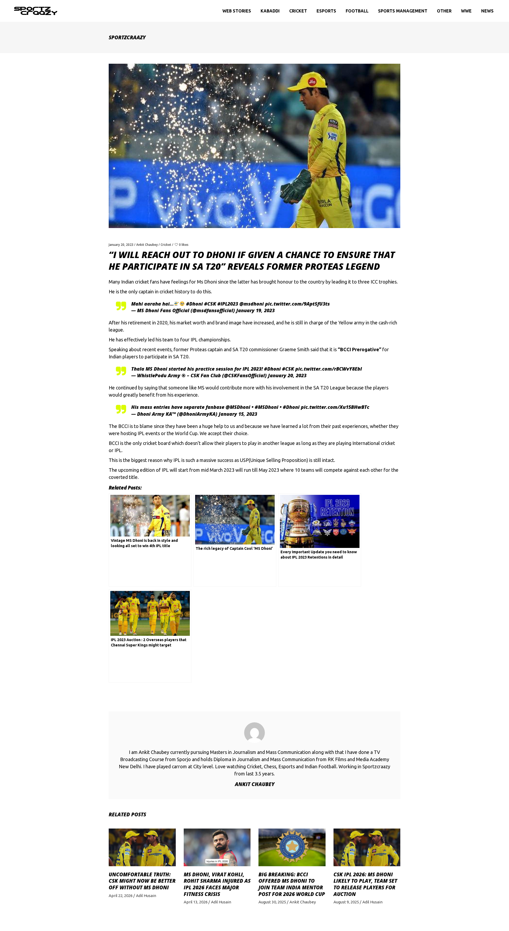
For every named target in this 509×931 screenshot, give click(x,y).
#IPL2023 (227, 304)
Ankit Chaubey (147, 244)
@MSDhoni (238, 407)
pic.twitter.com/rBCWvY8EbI (328, 369)
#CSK (210, 304)
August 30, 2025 (272, 902)
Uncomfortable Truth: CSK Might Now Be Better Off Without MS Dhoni (142, 881)
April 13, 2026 (196, 902)
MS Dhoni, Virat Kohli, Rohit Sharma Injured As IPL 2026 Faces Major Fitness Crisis (217, 884)
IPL (194, 339)
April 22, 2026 (121, 895)
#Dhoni (194, 304)
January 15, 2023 (238, 414)
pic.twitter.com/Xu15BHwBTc (335, 407)
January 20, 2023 (121, 244)
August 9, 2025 (346, 902)
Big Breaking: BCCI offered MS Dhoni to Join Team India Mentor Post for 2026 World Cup (291, 884)
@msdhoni (251, 304)
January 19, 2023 (255, 310)
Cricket (166, 244)
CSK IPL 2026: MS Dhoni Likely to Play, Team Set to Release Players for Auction (365, 884)
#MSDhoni (266, 407)
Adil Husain (146, 895)
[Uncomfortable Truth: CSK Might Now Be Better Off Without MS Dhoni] (142, 847)
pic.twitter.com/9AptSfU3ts (297, 304)
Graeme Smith (294, 349)
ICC (374, 281)
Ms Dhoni (207, 281)
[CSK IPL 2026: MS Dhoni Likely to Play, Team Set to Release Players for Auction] (367, 847)
